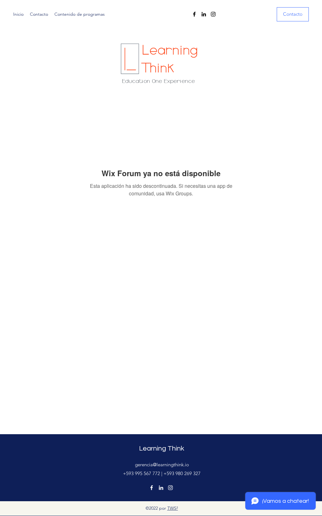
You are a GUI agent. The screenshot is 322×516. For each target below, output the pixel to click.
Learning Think (161, 448)
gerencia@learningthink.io (162, 465)
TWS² (172, 508)
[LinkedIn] (204, 14)
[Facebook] (194, 14)
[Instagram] (213, 14)
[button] (293, 14)
